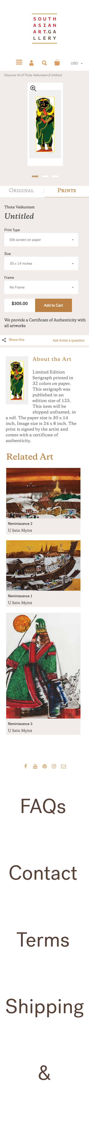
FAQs (43, 806)
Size (18, 259)
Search (44, 62)
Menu (19, 62)
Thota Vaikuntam (36, 75)
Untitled (56, 75)
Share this (16, 339)
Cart (57, 62)
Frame (14, 282)
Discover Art (13, 75)
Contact (43, 873)
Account (32, 62)
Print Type (22, 235)
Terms (43, 940)
